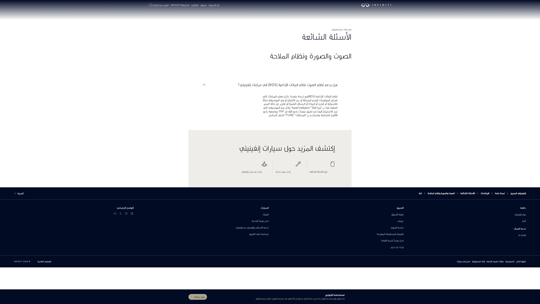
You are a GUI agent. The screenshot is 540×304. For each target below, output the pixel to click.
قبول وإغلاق (199, 297)
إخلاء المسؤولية (478, 261)
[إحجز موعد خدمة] (288, 165)
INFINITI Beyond (180, 5)
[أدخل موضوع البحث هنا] (150, 5)
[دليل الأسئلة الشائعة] (322, 165)
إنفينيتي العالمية (44, 261)
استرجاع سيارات (463, 261)
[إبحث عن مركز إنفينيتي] (254, 165)
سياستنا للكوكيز (261, 299)
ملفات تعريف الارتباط (495, 261)
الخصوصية (509, 261)
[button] (270, 84)
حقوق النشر (521, 261)
